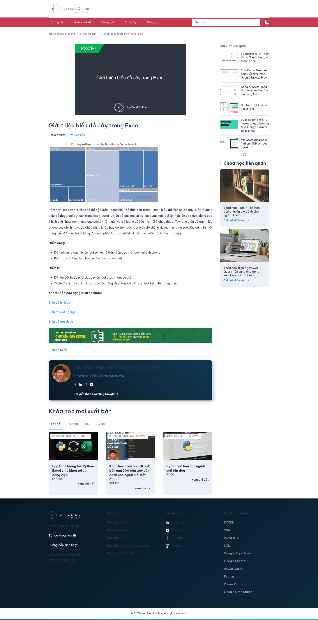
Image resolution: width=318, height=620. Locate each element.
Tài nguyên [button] (108, 22)
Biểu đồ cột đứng (61, 321)
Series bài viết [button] (83, 22)
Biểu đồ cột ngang (62, 312)
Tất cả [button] (55, 424)
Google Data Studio (238, 592)
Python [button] (73, 424)
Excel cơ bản (77, 135)
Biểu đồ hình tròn (60, 302)
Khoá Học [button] (131, 22)
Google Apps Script (238, 553)
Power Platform (235, 584)
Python (229, 576)
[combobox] (226, 22)
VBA (227, 530)
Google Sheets (234, 561)
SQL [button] (88, 424)
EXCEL (229, 522)
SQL (227, 545)
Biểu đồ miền (58, 350)
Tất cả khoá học (62, 535)
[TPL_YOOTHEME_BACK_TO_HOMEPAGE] (72, 9)
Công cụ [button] (152, 22)
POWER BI (231, 538)
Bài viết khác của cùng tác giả (94, 394)
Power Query (233, 569)
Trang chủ (58, 22)
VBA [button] (102, 424)
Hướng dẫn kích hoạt (63, 545)
